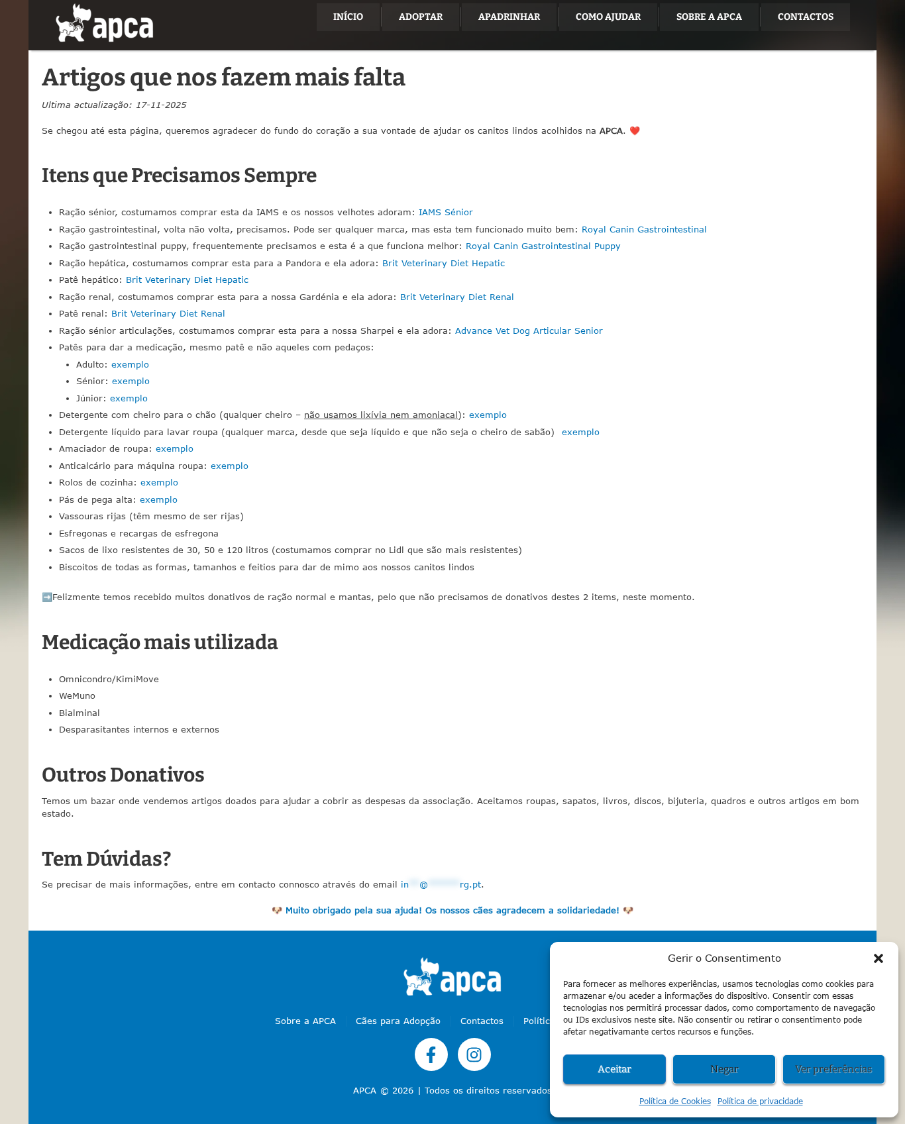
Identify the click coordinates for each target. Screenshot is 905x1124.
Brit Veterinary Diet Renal (457, 296)
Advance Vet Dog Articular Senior (529, 330)
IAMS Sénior (446, 212)
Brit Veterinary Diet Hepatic (443, 263)
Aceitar (614, 1069)
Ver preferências (833, 1069)
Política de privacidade (760, 1101)
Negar (724, 1069)
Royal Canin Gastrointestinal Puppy (543, 245)
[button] (878, 958)
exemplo (130, 364)
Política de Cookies (675, 1101)
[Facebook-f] (431, 1054)
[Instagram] (474, 1054)
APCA (364, 1090)
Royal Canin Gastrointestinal (644, 229)
